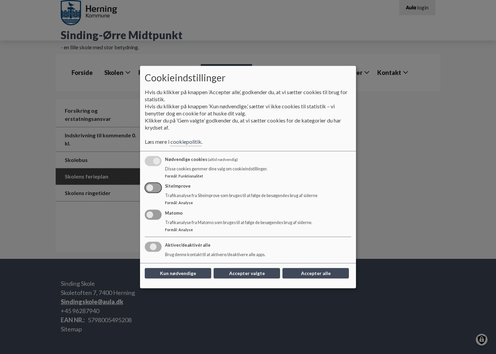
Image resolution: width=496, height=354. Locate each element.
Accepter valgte (247, 273)
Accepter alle (316, 273)
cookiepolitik (185, 141)
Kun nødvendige (178, 273)
